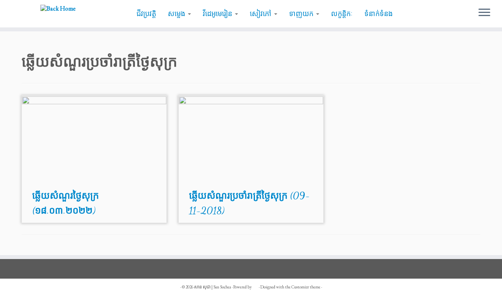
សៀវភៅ (261, 14)
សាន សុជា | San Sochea (212, 287)
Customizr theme (305, 287)
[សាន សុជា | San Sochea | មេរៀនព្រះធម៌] (58, 8)
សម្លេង (177, 14)
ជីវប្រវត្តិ (146, 14)
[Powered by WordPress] (255, 285)
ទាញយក (302, 14)
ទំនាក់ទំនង (378, 14)
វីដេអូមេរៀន (218, 14)
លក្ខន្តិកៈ (342, 14)
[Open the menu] (484, 13)
